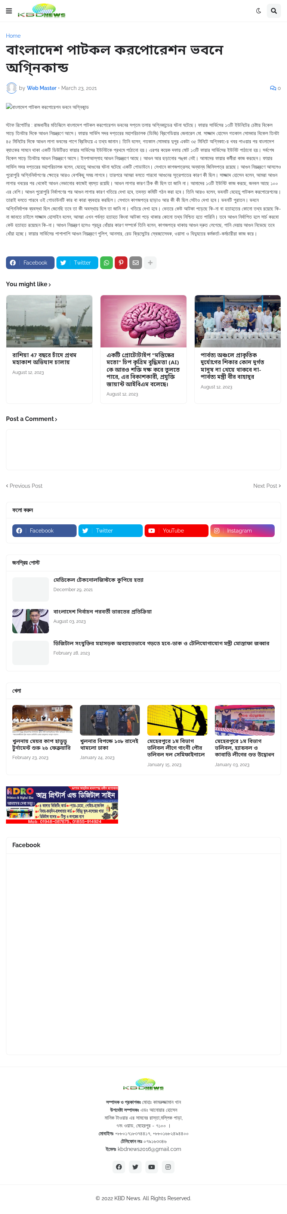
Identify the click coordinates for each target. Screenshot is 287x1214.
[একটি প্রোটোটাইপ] (143, 321)
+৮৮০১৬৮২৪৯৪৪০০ (171, 1133)
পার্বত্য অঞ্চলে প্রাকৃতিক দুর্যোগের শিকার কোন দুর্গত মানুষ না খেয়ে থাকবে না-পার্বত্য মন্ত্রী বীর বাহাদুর (232, 366)
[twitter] (135, 1167)
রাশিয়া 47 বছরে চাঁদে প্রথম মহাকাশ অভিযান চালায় (44, 359)
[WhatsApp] (106, 262)
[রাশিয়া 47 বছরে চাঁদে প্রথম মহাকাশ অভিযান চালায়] (49, 321)
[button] (9, 10)
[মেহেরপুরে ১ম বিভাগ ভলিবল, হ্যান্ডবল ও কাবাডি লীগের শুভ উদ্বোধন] (245, 720)
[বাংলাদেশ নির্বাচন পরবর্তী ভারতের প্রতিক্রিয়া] (30, 621)
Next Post (265, 486)
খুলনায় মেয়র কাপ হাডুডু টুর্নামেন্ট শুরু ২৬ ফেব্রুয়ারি (41, 745)
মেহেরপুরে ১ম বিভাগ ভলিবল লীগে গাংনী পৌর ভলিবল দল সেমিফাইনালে (176, 749)
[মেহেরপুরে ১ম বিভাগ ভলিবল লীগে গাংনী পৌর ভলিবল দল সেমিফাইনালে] (177, 720)
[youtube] (151, 1167)
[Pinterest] (121, 262)
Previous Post (26, 486)
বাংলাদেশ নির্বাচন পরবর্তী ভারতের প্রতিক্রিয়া (102, 612)
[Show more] (150, 262)
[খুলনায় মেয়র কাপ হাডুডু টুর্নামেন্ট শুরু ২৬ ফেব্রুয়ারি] (42, 720)
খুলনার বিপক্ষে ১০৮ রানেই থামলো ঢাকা (109, 745)
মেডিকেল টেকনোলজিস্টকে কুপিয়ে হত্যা (98, 580)
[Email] (135, 262)
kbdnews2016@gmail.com (149, 1149)
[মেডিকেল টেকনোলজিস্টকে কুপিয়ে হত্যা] (30, 589)
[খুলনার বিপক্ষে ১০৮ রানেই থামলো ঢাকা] (110, 720)
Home (13, 35)
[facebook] (118, 1167)
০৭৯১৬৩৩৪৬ (155, 1141)
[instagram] (168, 1167)
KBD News (127, 1198)
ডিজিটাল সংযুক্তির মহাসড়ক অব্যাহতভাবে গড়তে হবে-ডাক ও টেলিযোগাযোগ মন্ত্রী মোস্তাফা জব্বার (161, 644)
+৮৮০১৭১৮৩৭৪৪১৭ (132, 1133)
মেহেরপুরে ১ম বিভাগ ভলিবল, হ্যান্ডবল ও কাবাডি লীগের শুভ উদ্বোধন (244, 749)
